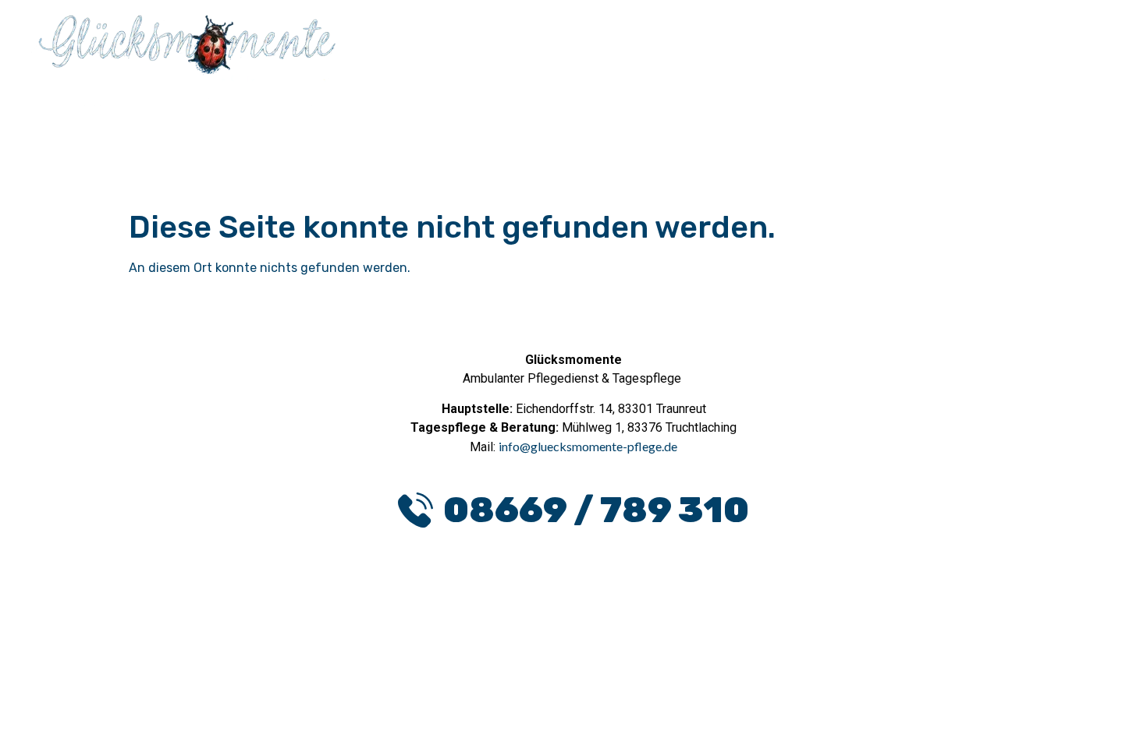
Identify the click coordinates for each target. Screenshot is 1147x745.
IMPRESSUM (632, 684)
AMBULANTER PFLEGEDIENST (770, 42)
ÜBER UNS (1066, 42)
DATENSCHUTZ (509, 684)
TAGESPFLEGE (952, 42)
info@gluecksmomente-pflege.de (588, 446)
